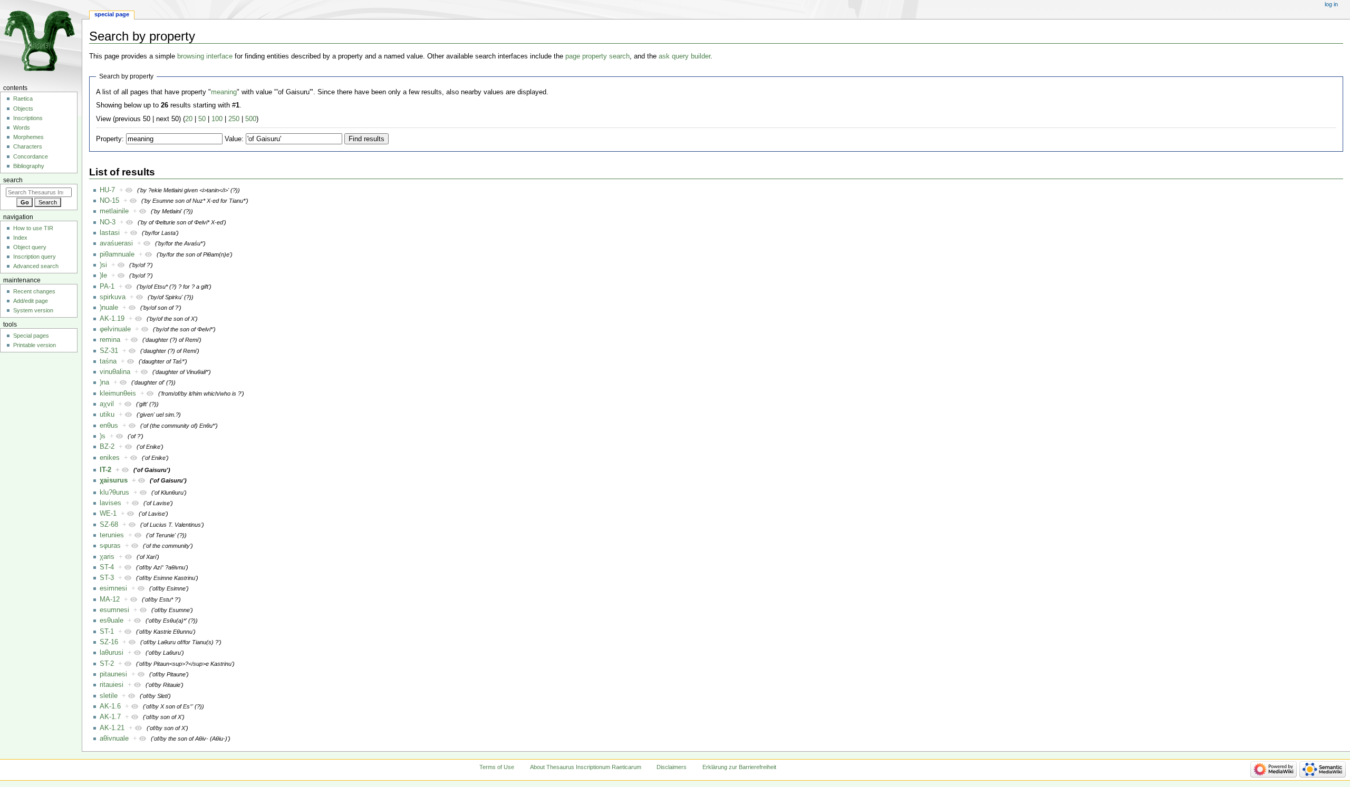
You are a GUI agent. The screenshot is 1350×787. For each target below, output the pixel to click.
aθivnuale (114, 738)
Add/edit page (30, 301)
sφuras (110, 545)
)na (104, 382)
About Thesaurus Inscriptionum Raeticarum (585, 767)
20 (188, 119)
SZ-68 (109, 524)
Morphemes (28, 137)
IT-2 (105, 470)
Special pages (31, 335)
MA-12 (110, 599)
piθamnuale (117, 254)
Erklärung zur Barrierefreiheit (739, 767)
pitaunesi (113, 674)
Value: (234, 139)
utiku (107, 414)
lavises (110, 503)
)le (103, 275)
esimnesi (113, 588)
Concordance (30, 156)
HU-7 (107, 190)
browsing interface (205, 56)
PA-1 (107, 286)
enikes (110, 457)
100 (217, 119)
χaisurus (114, 480)
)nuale (109, 307)
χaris (107, 556)
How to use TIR (33, 228)
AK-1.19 (112, 318)
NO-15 (109, 200)
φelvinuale (115, 329)
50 (202, 119)
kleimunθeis (118, 393)
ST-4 (107, 567)
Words (21, 127)
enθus (109, 425)
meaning (224, 92)
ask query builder (684, 56)
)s (102, 436)
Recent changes (34, 291)
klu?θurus (114, 492)
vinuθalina (115, 372)
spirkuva (113, 297)
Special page (111, 14)
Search (13, 180)
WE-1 (108, 513)
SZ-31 (109, 351)
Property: (110, 139)
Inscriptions (28, 118)
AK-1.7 (110, 717)
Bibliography (28, 166)
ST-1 (107, 631)
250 (233, 119)
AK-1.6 (110, 706)
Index (20, 237)
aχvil (107, 404)
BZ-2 (107, 446)
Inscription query (34, 256)
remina (110, 339)
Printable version (34, 345)
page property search (597, 56)
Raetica (23, 98)
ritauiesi (111, 684)
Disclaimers (672, 767)
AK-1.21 (112, 728)
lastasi (110, 233)
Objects (23, 108)
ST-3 (107, 578)
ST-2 (107, 663)
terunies (112, 535)
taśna (108, 361)
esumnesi (114, 610)
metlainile (114, 211)
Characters (27, 146)
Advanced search (36, 266)
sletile (109, 696)
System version (33, 310)
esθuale (111, 620)
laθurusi (111, 652)
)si (103, 265)
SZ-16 (109, 642)
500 (250, 119)
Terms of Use (496, 767)
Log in (1331, 4)
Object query (29, 247)
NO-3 (107, 222)
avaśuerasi (116, 243)
